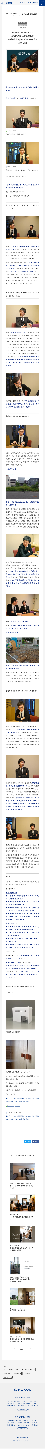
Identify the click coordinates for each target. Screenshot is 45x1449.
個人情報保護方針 (22, 1437)
